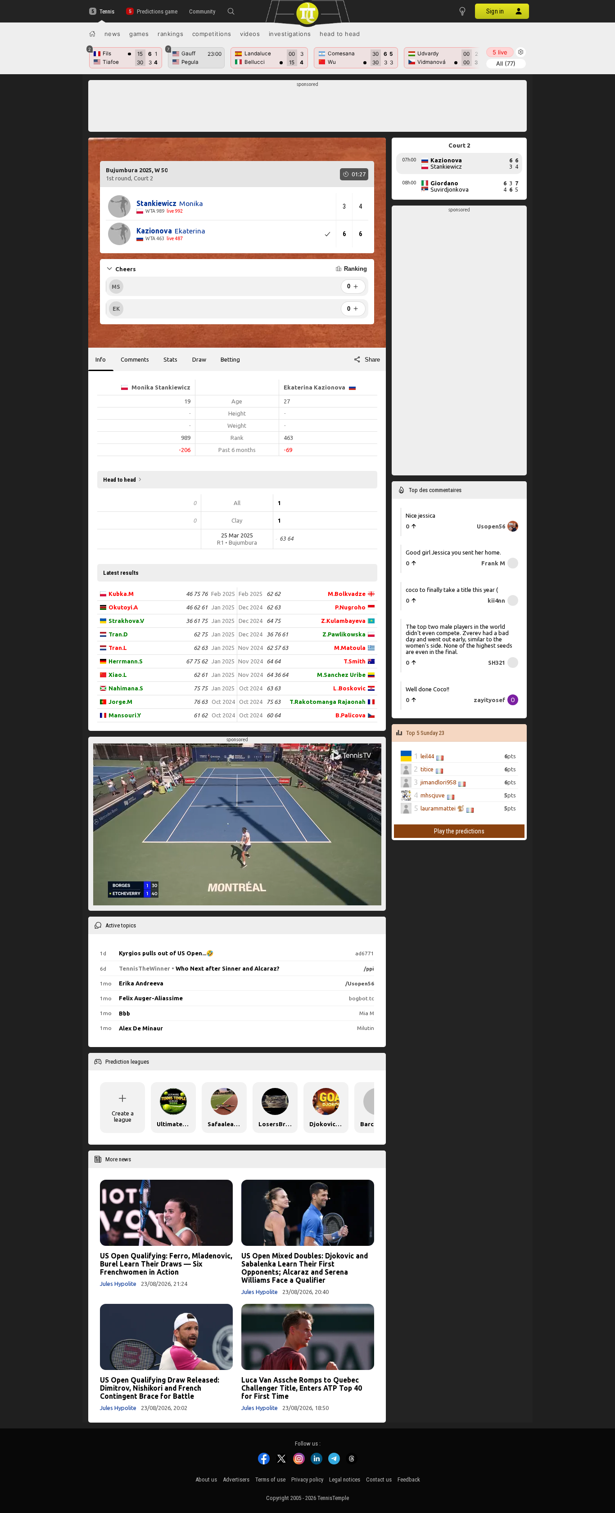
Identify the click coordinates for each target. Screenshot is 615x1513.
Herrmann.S (126, 661)
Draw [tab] (199, 359)
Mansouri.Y (125, 715)
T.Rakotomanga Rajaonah (327, 701)
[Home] (92, 33)
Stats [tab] (170, 359)
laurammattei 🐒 (442, 808)
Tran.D (118, 634)
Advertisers (236, 1479)
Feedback (409, 1479)
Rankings (170, 33)
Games (139, 33)
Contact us (379, 1479)
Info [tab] (100, 359)
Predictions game (157, 11)
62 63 (201, 648)
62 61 (201, 674)
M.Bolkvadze (347, 594)
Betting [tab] (230, 359)
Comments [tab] (135, 359)
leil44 (427, 756)
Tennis (106, 11)
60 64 (273, 715)
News (112, 33)
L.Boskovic (349, 688)
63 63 (273, 688)
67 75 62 (197, 661)
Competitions (211, 33)
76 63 (201, 701)
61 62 (201, 715)
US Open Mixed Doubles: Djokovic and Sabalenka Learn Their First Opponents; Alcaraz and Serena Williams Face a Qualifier (304, 1268)
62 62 (273, 594)
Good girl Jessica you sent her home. (453, 552)
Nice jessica (420, 515)
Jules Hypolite (118, 1283)
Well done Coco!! (427, 689)
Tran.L (118, 648)
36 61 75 (197, 621)
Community (202, 11)
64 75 (273, 621)
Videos (250, 33)
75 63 (273, 701)
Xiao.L (118, 674)
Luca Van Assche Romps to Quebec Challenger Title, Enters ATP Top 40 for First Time (301, 1388)
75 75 (201, 688)
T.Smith (355, 661)
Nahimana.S (126, 688)
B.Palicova (350, 715)
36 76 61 (277, 634)
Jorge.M (120, 701)
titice (427, 769)
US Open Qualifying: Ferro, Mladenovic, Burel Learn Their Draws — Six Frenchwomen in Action (166, 1264)
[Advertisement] (307, 108)
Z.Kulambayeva (343, 621)
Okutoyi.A (123, 607)
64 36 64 (277, 674)
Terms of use (270, 1479)
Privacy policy (307, 1479)
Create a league (123, 1116)
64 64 (273, 661)
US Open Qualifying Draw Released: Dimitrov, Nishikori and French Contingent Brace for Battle (159, 1388)
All (506, 63)
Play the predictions (459, 831)
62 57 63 (277, 648)
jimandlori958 (438, 782)
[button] (231, 11)
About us (206, 1479)
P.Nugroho (350, 607)
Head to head (340, 33)
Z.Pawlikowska (344, 634)
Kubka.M (121, 594)
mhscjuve (433, 795)
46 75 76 (197, 594)
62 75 (201, 634)
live (500, 52)
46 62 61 (197, 607)
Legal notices (344, 1479)
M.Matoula (350, 648)
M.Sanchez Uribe (341, 674)
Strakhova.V (126, 621)
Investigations (290, 33)
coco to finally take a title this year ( (452, 589)
